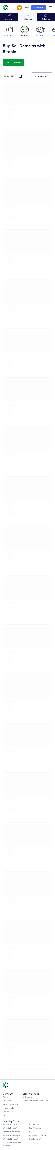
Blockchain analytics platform (12, 1144)
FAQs (5, 1115)
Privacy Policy (9, 1108)
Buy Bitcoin (34, 1124)
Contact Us (8, 1111)
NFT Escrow (28, 1097)
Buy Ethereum (35, 1128)
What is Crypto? (10, 1124)
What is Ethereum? (11, 1135)
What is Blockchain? (12, 1131)
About (5, 1097)
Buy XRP (32, 1131)
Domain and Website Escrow (36, 1100)
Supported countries (38, 1135)
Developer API (35, 1139)
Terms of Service (10, 1104)
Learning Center (12, 1121)
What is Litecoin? (10, 1139)
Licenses (7, 1100)
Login (26, 7)
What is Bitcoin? (10, 1128)
